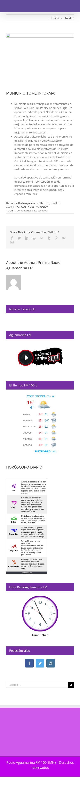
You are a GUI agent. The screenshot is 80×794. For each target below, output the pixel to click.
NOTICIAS (20, 206)
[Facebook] (29, 663)
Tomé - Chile (40, 635)
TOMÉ (9, 210)
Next (68, 18)
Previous (56, 18)
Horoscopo (27, 572)
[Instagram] (50, 663)
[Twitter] (40, 663)
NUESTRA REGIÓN (38, 206)
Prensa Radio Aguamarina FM (26, 203)
